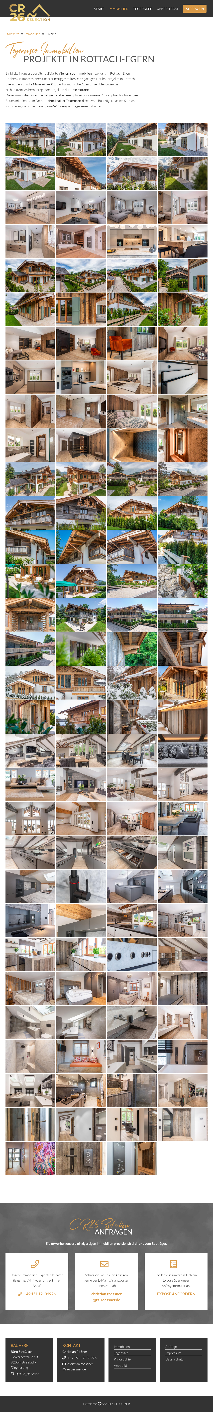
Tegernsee (142, 9)
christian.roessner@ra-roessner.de (106, 1297)
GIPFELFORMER (119, 1404)
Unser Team (167, 9)
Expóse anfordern (176, 1294)
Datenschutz (174, 1359)
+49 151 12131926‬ (82, 1358)
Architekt (120, 1365)
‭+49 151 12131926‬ (40, 1294)
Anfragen (195, 9)
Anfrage (171, 1347)
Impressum (173, 1353)
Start (99, 9)
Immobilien (118, 9)
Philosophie (122, 1359)
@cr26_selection (27, 1374)
